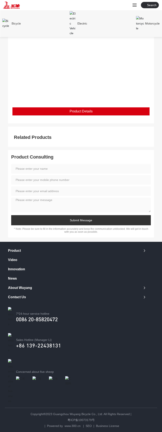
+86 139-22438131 (38, 345)
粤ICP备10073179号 (81, 420)
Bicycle (16, 23)
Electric (82, 23)
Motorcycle (152, 23)
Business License (107, 426)
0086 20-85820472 (37, 319)
